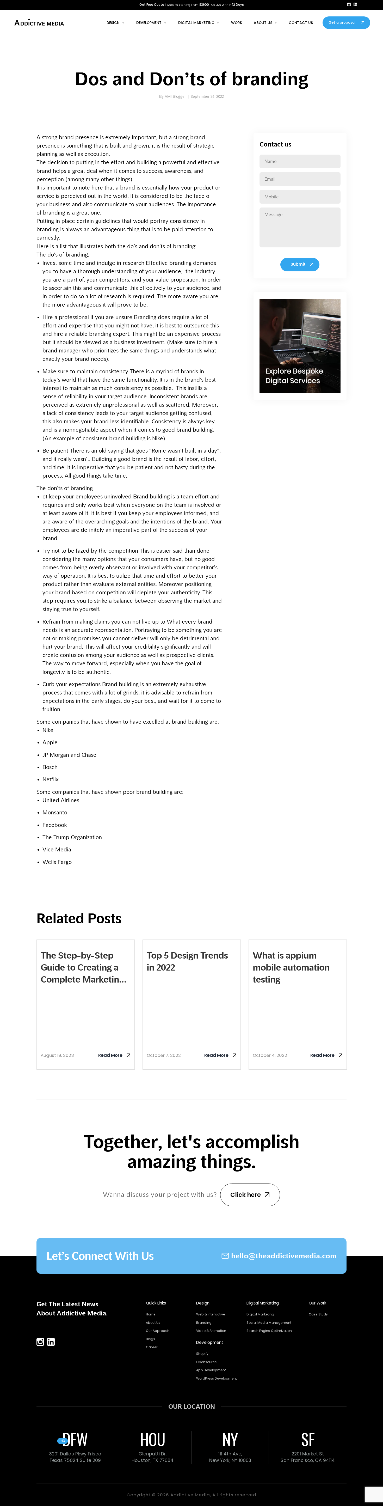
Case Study (318, 1314)
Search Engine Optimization (269, 1330)
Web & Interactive (210, 1314)
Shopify (202, 1353)
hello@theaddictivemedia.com (284, 1256)
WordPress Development (216, 1378)
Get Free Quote (151, 5)
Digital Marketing (260, 1314)
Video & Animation (211, 1330)
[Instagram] (349, 4)
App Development (211, 1370)
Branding (204, 1322)
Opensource (206, 1362)
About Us (153, 1322)
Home (151, 1314)
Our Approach (157, 1330)
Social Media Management (268, 1322)
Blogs (150, 1339)
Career (152, 1347)
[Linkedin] (355, 4)
